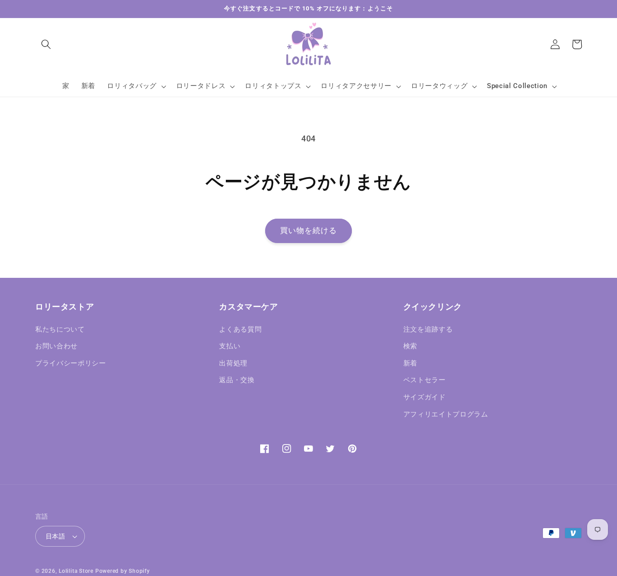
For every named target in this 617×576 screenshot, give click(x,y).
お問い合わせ (56, 346)
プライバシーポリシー (70, 363)
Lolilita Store (76, 571)
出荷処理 (233, 363)
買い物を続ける (308, 230)
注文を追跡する (428, 329)
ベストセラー (424, 380)
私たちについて (60, 329)
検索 (410, 346)
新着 (410, 363)
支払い (229, 346)
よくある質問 (240, 329)
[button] (46, 44)
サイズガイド (424, 397)
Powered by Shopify (122, 571)
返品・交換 (236, 380)
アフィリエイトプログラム (445, 414)
